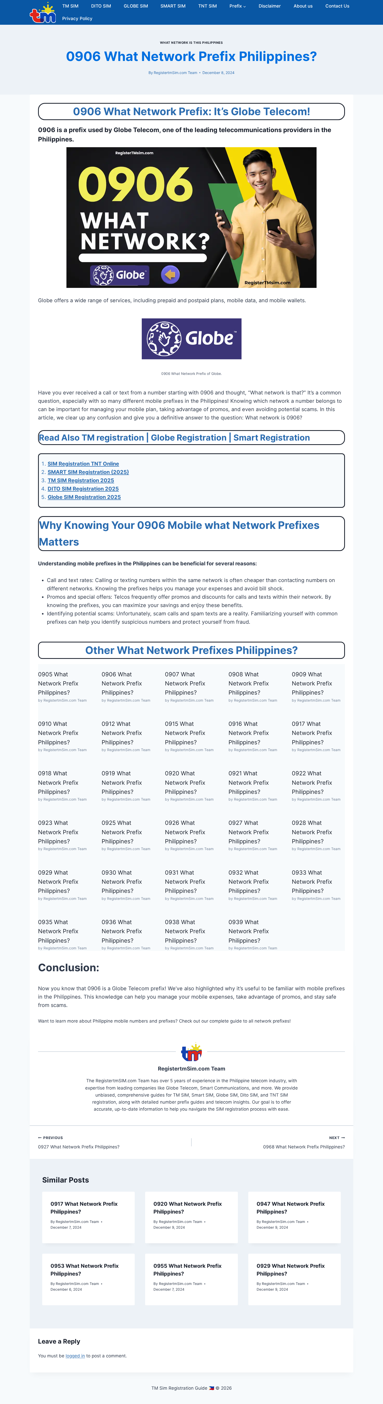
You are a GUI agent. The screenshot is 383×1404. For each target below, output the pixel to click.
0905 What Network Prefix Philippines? (58, 683)
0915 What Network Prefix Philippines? (185, 733)
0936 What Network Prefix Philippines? (122, 931)
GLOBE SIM (136, 6)
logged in (75, 1355)
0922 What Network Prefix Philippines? (312, 782)
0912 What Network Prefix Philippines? (122, 733)
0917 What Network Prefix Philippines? (312, 733)
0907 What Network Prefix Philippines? (185, 683)
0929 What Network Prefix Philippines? (58, 881)
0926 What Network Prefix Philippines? (185, 832)
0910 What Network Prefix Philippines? (58, 733)
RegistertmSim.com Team (175, 72)
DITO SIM (101, 6)
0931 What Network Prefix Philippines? (185, 881)
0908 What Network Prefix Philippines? (248, 683)
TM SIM (70, 6)
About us (303, 6)
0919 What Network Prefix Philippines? (122, 782)
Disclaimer (270, 6)
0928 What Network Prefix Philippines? (312, 832)
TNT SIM (207, 6)
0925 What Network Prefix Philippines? (122, 832)
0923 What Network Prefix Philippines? (58, 832)
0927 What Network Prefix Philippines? (248, 832)
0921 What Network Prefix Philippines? (248, 782)
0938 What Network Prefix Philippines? (185, 931)
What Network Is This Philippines (191, 43)
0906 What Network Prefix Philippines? (122, 683)
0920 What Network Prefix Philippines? (185, 782)
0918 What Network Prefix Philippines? (58, 782)
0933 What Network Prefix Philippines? (312, 881)
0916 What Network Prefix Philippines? (248, 733)
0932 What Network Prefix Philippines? (248, 881)
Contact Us (337, 6)
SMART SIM (173, 6)
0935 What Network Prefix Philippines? (58, 931)
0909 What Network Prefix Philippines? (312, 683)
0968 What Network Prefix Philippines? (304, 1142)
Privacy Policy (77, 18)
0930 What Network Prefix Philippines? (122, 881)
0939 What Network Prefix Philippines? (248, 931)
